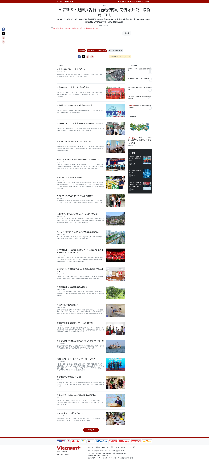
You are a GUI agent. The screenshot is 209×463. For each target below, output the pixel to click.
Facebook (3, 29)
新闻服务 (123, 447)
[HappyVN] (147, 441)
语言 (112, 447)
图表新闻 (133, 116)
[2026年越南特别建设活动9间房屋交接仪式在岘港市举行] (115, 164)
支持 (108, 447)
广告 (129, 447)
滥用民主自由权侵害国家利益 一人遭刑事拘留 (75, 323)
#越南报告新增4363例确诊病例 (97, 50)
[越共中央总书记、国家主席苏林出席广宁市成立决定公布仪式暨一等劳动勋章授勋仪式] (115, 255)
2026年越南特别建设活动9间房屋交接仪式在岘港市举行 (79, 159)
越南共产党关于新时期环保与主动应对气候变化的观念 (140, 140)
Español (138, 1)
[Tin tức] (75, 441)
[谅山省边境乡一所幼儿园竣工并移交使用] (115, 92)
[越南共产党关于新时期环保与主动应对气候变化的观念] (140, 127)
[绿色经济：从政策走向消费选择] (115, 182)
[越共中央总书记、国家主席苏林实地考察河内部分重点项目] (115, 128)
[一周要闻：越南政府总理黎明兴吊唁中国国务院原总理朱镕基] (147, 186)
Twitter (3, 33)
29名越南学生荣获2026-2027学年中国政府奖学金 (139, 97)
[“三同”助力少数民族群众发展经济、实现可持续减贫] (115, 218)
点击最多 (133, 65)
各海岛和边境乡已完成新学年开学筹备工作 (74, 141)
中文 (143, 1)
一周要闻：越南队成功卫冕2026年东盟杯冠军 (135, 159)
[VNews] (69, 441)
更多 (61, 65)
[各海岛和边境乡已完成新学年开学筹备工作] (115, 146)
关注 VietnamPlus (115, 56)
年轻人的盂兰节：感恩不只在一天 (70, 413)
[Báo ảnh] (136, 441)
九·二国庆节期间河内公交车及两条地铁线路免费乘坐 (78, 232)
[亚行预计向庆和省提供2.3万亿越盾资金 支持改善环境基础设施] (115, 274)
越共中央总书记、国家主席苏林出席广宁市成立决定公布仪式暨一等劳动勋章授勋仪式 (80, 251)
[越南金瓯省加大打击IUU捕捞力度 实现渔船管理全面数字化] (115, 346)
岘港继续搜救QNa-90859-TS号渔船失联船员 (74, 105)
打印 (3, 37)
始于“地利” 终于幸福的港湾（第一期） (139, 106)
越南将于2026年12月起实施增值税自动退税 (140, 70)
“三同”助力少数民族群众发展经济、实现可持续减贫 (77, 214)
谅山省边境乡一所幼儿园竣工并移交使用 (73, 87)
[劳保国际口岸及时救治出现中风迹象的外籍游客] (115, 200)
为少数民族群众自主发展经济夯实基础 (72, 287)
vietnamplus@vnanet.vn (101, 455)
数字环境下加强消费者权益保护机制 (71, 377)
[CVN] (113, 441)
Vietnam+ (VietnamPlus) (70, 1)
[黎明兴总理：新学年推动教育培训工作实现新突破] (115, 400)
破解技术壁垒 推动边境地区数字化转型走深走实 (140, 88)
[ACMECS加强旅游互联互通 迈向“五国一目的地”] (115, 364)
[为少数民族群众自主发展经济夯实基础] (115, 292)
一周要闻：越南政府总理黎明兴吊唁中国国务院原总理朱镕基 (135, 184)
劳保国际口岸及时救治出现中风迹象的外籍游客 (75, 196)
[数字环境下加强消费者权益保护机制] (115, 382)
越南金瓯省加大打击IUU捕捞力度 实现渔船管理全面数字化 (80, 341)
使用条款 (97, 447)
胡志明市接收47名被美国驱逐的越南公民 (139, 78)
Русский (147, 1)
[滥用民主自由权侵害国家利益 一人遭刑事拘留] (115, 328)
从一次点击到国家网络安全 (135, 171)
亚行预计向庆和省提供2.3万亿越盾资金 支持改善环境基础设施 (80, 270)
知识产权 (90, 447)
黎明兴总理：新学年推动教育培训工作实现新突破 (76, 395)
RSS (103, 447)
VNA (117, 447)
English (127, 1)
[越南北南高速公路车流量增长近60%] (115, 74)
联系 (134, 447)
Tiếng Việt (121, 1)
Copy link (3, 42)
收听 (133, 164)
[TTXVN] (61, 441)
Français (132, 1)
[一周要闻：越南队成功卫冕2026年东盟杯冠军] (147, 160)
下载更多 (91, 430)
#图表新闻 (82, 50)
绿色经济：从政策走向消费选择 (69, 178)
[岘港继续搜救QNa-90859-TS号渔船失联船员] (115, 110)
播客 (133, 153)
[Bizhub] (90, 441)
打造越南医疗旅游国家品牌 (67, 305)
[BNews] (83, 441)
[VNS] (101, 441)
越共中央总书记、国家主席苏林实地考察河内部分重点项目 (80, 123)
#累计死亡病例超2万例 (115, 50)
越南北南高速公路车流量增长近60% (71, 69)
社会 (104, 5)
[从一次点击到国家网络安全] (147, 173)
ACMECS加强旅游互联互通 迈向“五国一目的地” (76, 359)
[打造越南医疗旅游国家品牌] (115, 310)
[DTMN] (124, 441)
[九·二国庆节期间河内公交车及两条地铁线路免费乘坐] (115, 237)
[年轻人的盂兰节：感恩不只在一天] (115, 418)
